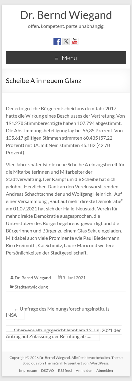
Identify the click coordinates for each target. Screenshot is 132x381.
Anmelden (84, 370)
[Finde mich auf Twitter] (66, 41)
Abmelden (104, 370)
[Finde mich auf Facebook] (57, 41)
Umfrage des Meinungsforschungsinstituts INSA (58, 312)
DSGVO (47, 370)
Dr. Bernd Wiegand (66, 14)
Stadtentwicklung (31, 286)
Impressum (28, 370)
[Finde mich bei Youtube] (75, 41)
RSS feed (65, 370)
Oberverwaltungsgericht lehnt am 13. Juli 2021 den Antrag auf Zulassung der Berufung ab (64, 333)
